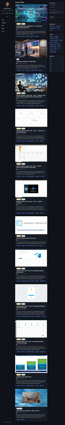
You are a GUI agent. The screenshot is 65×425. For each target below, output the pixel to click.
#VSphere (56, 38)
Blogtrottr (55, 12)
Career (58, 28)
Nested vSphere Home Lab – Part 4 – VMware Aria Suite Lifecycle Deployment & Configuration (31, 96)
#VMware (36, 36)
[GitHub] (10, 13)
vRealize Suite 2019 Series (23, 377)
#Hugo (23, 70)
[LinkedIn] (12, 13)
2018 (51, 68)
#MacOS (59, 46)
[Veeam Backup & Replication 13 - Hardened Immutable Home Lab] (31, 13)
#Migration (40, 70)
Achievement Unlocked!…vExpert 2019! (27, 411)
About (3, 31)
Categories (4, 22)
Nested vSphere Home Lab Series (26, 238)
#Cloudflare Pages (34, 70)
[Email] (3, 13)
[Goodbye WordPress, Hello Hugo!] (31, 49)
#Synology (55, 42)
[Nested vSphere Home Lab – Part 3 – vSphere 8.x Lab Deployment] (31, 118)
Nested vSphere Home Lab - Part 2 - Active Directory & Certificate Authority (28, 166)
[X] (5, 13)
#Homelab (56, 36)
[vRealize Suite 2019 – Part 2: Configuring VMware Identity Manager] (31, 293)
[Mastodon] (7, 13)
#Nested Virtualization (30, 105)
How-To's (23, 23)
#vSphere (43, 316)
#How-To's (27, 36)
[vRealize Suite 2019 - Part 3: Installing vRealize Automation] (31, 258)
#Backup (32, 36)
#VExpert (61, 40)
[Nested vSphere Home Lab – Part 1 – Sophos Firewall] (31, 189)
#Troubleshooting (53, 46)
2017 (51, 70)
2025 (51, 59)
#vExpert (37, 105)
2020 (51, 65)
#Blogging (18, 70)
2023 (51, 63)
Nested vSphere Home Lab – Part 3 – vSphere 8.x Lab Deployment (30, 131)
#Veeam (18, 36)
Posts (3, 20)
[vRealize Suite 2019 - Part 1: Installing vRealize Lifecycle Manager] (31, 329)
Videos (3, 28)
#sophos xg (38, 176)
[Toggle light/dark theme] (7, 17)
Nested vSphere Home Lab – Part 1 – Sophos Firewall (29, 202)
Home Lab (18, 23)
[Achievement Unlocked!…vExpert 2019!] (31, 398)
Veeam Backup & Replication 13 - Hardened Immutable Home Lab (29, 26)
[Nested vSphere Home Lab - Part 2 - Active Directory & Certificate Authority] (31, 153)
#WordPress (27, 70)
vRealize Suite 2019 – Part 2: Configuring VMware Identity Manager (30, 306)
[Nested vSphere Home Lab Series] (31, 225)
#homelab (22, 36)
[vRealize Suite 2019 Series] (31, 364)
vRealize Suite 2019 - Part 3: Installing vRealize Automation (29, 271)
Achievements (19, 408)
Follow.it (51, 12)
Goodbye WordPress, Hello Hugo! (26, 61)
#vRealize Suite (38, 316)
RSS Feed (52, 7)
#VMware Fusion (53, 51)
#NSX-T (37, 245)
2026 (51, 58)
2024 (51, 61)
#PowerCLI (58, 44)
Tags (3, 25)
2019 (51, 66)
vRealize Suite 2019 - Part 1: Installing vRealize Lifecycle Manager (29, 342)
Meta (18, 59)
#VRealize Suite (52, 44)
